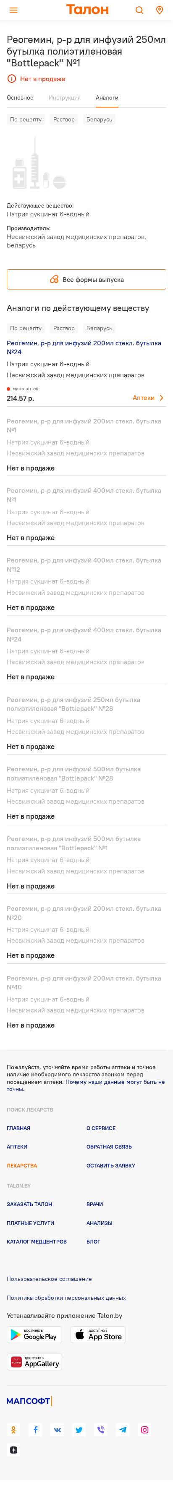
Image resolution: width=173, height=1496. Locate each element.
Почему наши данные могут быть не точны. (86, 1085)
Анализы (99, 1223)
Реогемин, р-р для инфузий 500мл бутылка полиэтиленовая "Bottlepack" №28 (74, 773)
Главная (18, 1128)
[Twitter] (79, 1430)
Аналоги (107, 97)
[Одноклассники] (13, 1430)
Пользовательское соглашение (49, 1279)
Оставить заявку (110, 1165)
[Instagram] (144, 1430)
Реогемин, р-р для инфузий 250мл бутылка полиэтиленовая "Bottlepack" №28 (73, 704)
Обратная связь (109, 1146)
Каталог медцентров (37, 1241)
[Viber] (101, 1430)
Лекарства (22, 1165)
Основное (20, 97)
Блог (93, 1241)
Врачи (94, 1204)
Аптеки (144, 397)
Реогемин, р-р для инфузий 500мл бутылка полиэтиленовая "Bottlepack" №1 (74, 843)
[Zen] (13, 1450)
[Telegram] (123, 1430)
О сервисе (100, 1128)
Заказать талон (29, 1204)
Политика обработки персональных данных (66, 1297)
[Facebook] (35, 1430)
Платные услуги (30, 1223)
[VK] (57, 1430)
